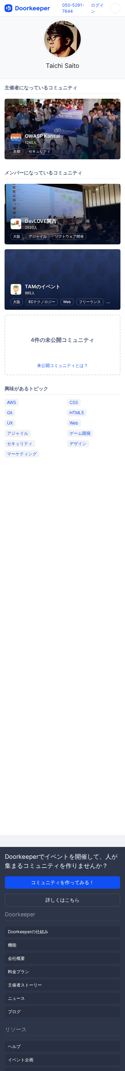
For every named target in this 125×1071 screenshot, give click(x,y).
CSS (73, 402)
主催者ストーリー (25, 984)
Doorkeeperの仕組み (28, 931)
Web (67, 301)
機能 (12, 944)
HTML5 (76, 412)
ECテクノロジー (42, 301)
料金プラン (18, 971)
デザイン (77, 443)
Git (9, 412)
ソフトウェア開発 (69, 236)
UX (10, 422)
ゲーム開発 (80, 433)
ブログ (14, 1011)
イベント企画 (20, 1059)
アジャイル (38, 236)
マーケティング (22, 453)
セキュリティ (39, 151)
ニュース (16, 998)
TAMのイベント (42, 286)
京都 (16, 151)
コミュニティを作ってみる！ (62, 882)
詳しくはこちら (62, 900)
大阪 (16, 236)
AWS (11, 402)
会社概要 (16, 958)
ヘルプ (14, 1046)
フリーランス (90, 301)
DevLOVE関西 (40, 221)
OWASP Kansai (42, 136)
